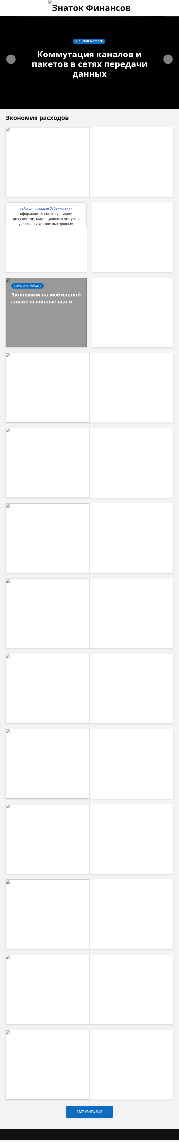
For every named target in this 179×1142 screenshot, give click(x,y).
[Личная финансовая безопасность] (48, 1064)
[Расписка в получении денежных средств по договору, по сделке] (48, 838)
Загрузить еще (89, 1112)
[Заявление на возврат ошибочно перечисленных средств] (48, 914)
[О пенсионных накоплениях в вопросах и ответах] (48, 763)
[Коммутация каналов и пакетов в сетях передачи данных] (48, 161)
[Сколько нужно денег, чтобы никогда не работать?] (48, 462)
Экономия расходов (89, 41)
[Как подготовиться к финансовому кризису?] (48, 538)
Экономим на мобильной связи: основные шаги (46, 298)
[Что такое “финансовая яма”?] (48, 613)
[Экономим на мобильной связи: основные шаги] (46, 312)
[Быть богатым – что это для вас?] (48, 989)
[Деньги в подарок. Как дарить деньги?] (48, 387)
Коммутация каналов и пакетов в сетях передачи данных (90, 64)
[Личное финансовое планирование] (48, 688)
